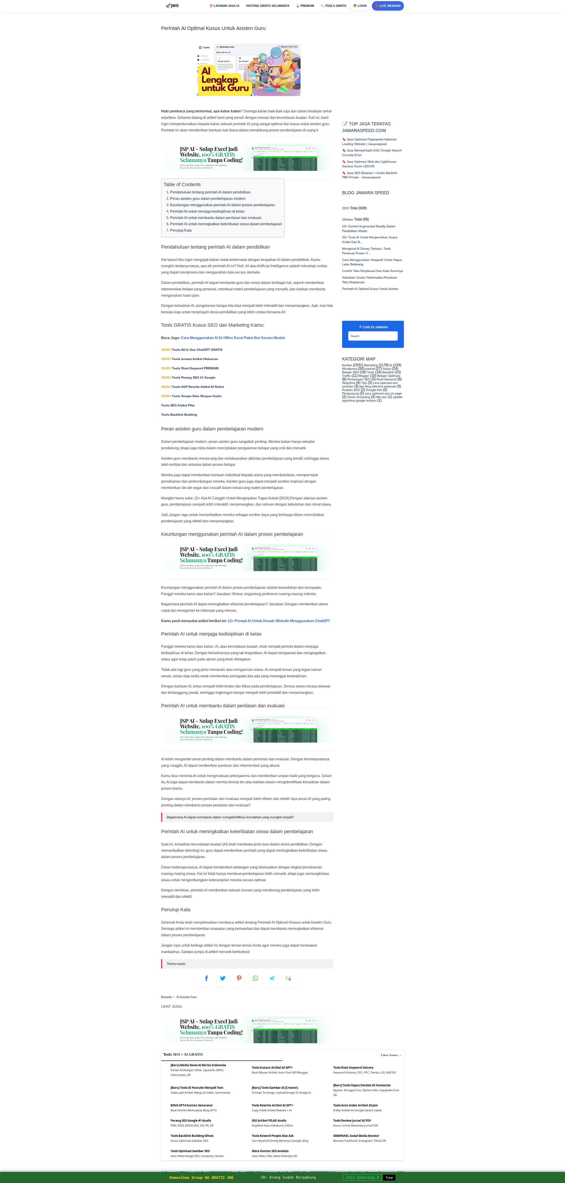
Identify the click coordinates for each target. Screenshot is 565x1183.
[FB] (206, 980)
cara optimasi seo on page (383, 393)
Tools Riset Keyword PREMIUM (189, 368)
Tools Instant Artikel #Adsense (189, 359)
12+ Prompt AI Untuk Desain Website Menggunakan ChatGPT (279, 621)
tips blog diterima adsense (377, 386)
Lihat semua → (391, 1055)
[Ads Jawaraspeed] (247, 172)
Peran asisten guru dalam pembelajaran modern (208, 198)
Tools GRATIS (334, 6)
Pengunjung (350, 393)
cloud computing (358, 397)
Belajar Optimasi (388, 375)
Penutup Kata (181, 230)
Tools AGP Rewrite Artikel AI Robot (192, 387)
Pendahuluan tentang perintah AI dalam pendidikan (210, 192)
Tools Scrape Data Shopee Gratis (191, 396)
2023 (345, 208)
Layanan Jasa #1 (224, 6)
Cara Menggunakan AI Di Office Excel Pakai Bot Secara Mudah (233, 338)
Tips (363, 383)
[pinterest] (239, 980)
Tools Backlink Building (179, 414)
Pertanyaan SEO (358, 379)
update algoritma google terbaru (372, 398)
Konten (347, 365)
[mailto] (288, 980)
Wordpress (349, 368)
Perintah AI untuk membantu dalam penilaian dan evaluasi (215, 218)
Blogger (363, 375)
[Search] (393, 334)
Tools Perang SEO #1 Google (188, 377)
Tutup (389, 1177)
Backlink (387, 372)
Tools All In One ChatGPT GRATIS (191, 349)
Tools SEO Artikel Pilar (178, 405)
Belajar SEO (350, 372)
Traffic (346, 375)
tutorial (369, 368)
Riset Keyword (386, 379)
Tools (370, 372)
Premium (305, 6)
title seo (381, 397)
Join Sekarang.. (362, 1177)
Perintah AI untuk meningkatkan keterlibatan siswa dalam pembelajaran (226, 224)
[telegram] (272, 980)
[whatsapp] (255, 980)
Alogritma (348, 383)
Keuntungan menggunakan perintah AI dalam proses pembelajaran (222, 205)
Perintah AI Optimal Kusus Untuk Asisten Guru (213, 28)
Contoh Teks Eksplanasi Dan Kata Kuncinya (372, 271)
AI (390, 365)
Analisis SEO (351, 390)
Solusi (386, 368)
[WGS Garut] (247, 1044)
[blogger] (223, 980)
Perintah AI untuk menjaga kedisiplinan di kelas (207, 211)
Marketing (370, 365)
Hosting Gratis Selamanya (267, 6)
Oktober (347, 219)
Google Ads (373, 390)
